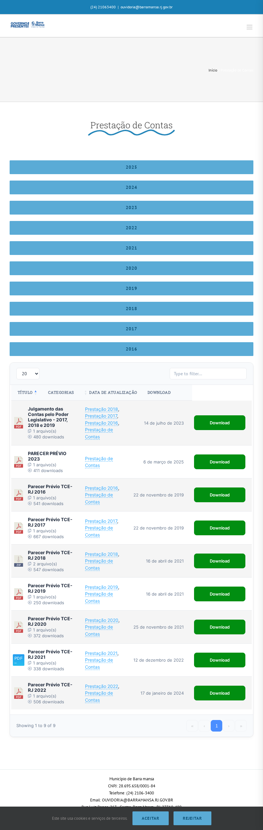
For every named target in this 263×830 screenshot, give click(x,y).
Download (220, 422)
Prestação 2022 (101, 686)
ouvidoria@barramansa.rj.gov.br (147, 6)
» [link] (241, 726)
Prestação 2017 (101, 416)
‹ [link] (204, 726)
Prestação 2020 (101, 620)
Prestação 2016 (101, 423)
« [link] (192, 726)
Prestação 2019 (101, 587)
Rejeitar (192, 818)
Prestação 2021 (101, 653)
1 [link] (217, 726)
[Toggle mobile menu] (250, 27)
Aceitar (150, 818)
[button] (36, 392)
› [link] (228, 726)
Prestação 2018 (101, 409)
